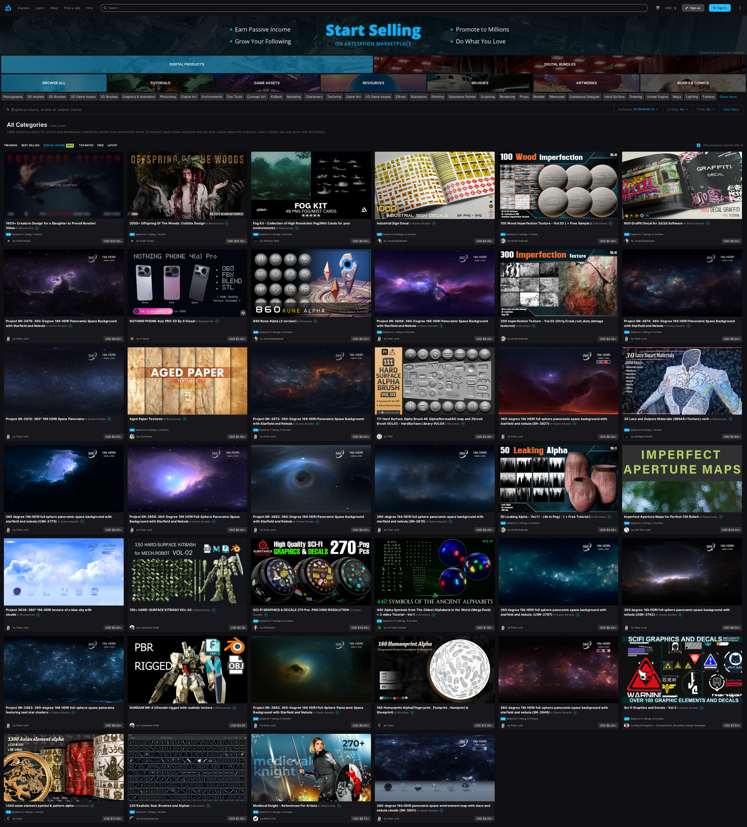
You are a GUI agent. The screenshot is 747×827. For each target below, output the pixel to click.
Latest (112, 145)
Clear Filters (731, 109)
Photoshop (168, 97)
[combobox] (374, 8)
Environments (212, 97)
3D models (35, 97)
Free (100, 145)
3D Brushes (57, 97)
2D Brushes (109, 97)
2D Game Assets (378, 97)
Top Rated (86, 145)
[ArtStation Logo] (8, 8)
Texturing (334, 97)
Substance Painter (462, 97)
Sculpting (488, 97)
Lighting (692, 97)
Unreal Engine (657, 97)
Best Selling (30, 145)
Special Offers (58, 145)
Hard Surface (615, 97)
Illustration (419, 97)
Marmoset (557, 97)
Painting (437, 97)
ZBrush (400, 97)
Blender (539, 97)
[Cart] (658, 8)
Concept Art (256, 97)
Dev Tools (234, 97)
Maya (677, 97)
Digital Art (189, 97)
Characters (314, 97)
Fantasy (709, 97)
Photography (13, 97)
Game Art (353, 97)
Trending (11, 145)
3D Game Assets (83, 97)
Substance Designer (585, 97)
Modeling (294, 97)
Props (524, 97)
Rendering (507, 97)
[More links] (740, 8)
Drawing (636, 97)
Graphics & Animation (139, 97)
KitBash (276, 97)
